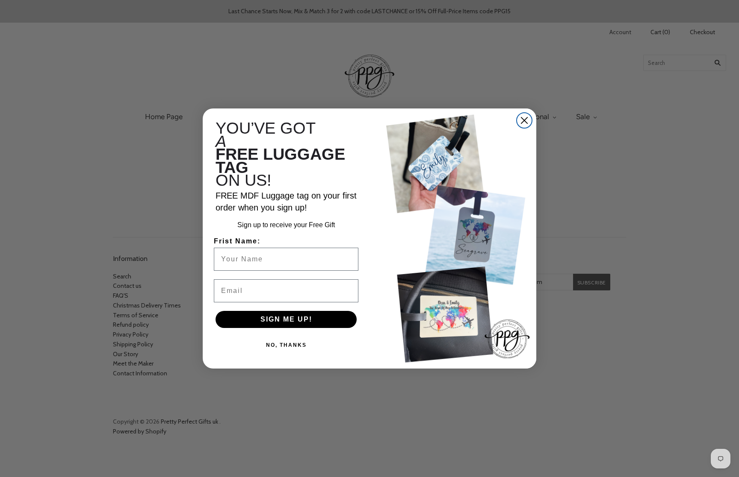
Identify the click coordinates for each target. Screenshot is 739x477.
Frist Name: (237, 241)
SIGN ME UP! (286, 319)
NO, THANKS (286, 345)
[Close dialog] (524, 120)
